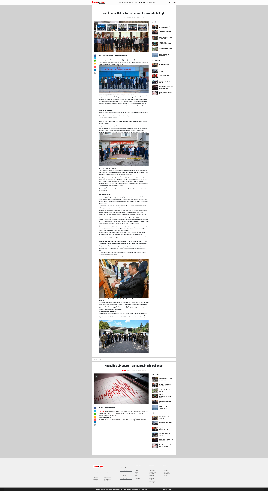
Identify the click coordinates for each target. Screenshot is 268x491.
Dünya (126, 2)
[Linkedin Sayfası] (103, 472)
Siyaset (136, 2)
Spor (144, 2)
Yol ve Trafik (152, 470)
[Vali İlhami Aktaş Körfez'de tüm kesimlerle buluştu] (121, 36)
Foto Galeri (125, 467)
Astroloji (165, 475)
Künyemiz (125, 478)
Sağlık (140, 2)
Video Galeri (125, 470)
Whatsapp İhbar (107, 479)
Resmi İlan (149, 2)
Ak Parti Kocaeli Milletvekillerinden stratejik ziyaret (165, 44)
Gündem (121, 2)
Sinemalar (151, 478)
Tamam (170, 489)
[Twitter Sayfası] (96, 472)
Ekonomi (131, 2)
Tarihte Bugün (152, 476)
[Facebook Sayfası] (93, 472)
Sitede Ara (166, 469)
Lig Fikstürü (151, 475)
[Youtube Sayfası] (101, 472)
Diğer (154, 2)
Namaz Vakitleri (152, 472)
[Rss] (106, 472)
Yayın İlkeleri (95, 479)
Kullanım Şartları (107, 477)
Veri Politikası (95, 480)
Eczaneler (151, 473)
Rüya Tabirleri (167, 473)
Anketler (165, 470)
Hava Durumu (152, 469)
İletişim (124, 480)
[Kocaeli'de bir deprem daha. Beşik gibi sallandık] (121, 388)
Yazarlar (124, 472)
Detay (165, 489)
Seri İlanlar (151, 479)
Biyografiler (166, 472)
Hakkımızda (95, 477)
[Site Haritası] (108, 472)
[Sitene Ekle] (111, 472)
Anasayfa (95, 7)
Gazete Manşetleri (153, 482)
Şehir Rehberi (152, 481)
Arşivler (124, 475)
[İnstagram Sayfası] (98, 472)
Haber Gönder (107, 480)
